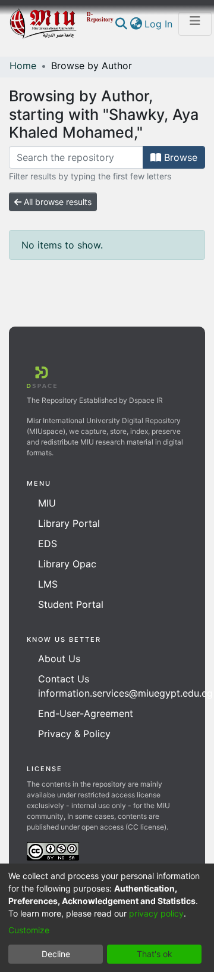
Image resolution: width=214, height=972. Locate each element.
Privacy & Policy (74, 734)
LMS (48, 584)
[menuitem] (135, 24)
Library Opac (67, 564)
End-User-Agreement (85, 713)
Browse (179, 157)
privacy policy (156, 913)
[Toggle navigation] (195, 24)
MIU (47, 503)
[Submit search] (121, 24)
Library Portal (69, 523)
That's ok (154, 954)
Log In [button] (159, 24)
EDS (47, 543)
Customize (28, 930)
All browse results (56, 202)
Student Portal (70, 604)
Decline (56, 954)
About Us (59, 658)
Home (23, 66)
